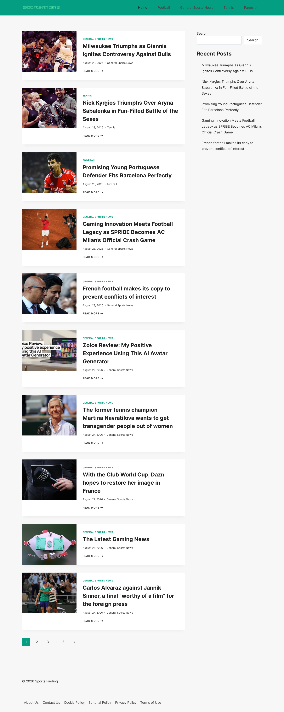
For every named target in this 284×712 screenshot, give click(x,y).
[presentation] (49, 51)
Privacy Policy (125, 702)
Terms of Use (150, 702)
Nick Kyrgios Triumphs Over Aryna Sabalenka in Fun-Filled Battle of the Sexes (130, 110)
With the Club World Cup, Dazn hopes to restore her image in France (123, 482)
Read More (93, 71)
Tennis (229, 7)
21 (64, 642)
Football (163, 7)
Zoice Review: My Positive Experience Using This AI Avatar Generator (125, 353)
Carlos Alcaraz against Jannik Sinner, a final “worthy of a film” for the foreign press (128, 595)
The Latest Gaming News (116, 539)
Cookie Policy (74, 702)
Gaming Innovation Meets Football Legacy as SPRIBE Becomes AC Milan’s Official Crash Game (128, 232)
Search (202, 33)
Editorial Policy (99, 702)
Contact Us (51, 702)
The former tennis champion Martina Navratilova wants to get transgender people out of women (128, 417)
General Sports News (196, 7)
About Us (31, 702)
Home (142, 7)
